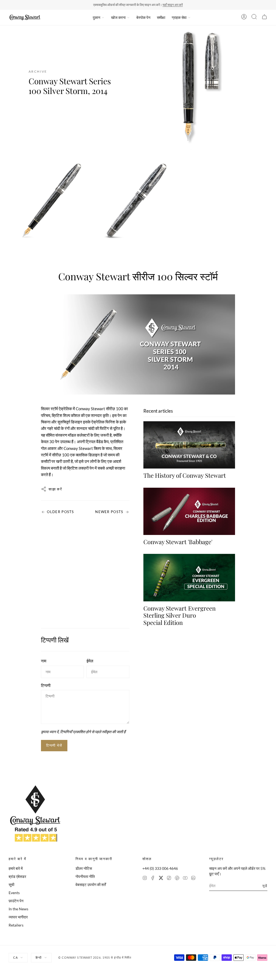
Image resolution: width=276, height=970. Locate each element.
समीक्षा (161, 17)
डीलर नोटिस (83, 868)
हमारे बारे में (16, 868)
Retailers (16, 925)
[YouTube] (185, 878)
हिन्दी (39, 957)
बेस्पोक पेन (143, 17)
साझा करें (55, 489)
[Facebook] (152, 878)
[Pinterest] (177, 878)
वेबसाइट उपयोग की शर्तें (90, 884)
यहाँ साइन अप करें (173, 5)
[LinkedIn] (193, 878)
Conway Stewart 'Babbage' (177, 542)
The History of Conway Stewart (184, 475)
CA (15, 957)
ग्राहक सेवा (179, 17)
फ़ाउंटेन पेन (16, 900)
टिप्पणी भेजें (54, 745)
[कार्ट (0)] (264, 17)
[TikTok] (169, 878)
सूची (11, 884)
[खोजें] (254, 17)
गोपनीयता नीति (85, 876)
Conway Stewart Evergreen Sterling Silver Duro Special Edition (179, 615)
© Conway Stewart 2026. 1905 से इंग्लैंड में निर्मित (95, 957)
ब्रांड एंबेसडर (17, 876)
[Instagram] (144, 878)
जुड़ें (264, 886)
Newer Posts (109, 512)
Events (14, 892)
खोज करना (118, 17)
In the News (18, 909)
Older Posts (60, 512)
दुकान (96, 17)
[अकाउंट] (244, 17)
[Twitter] (160, 878)
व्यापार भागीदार (18, 917)
